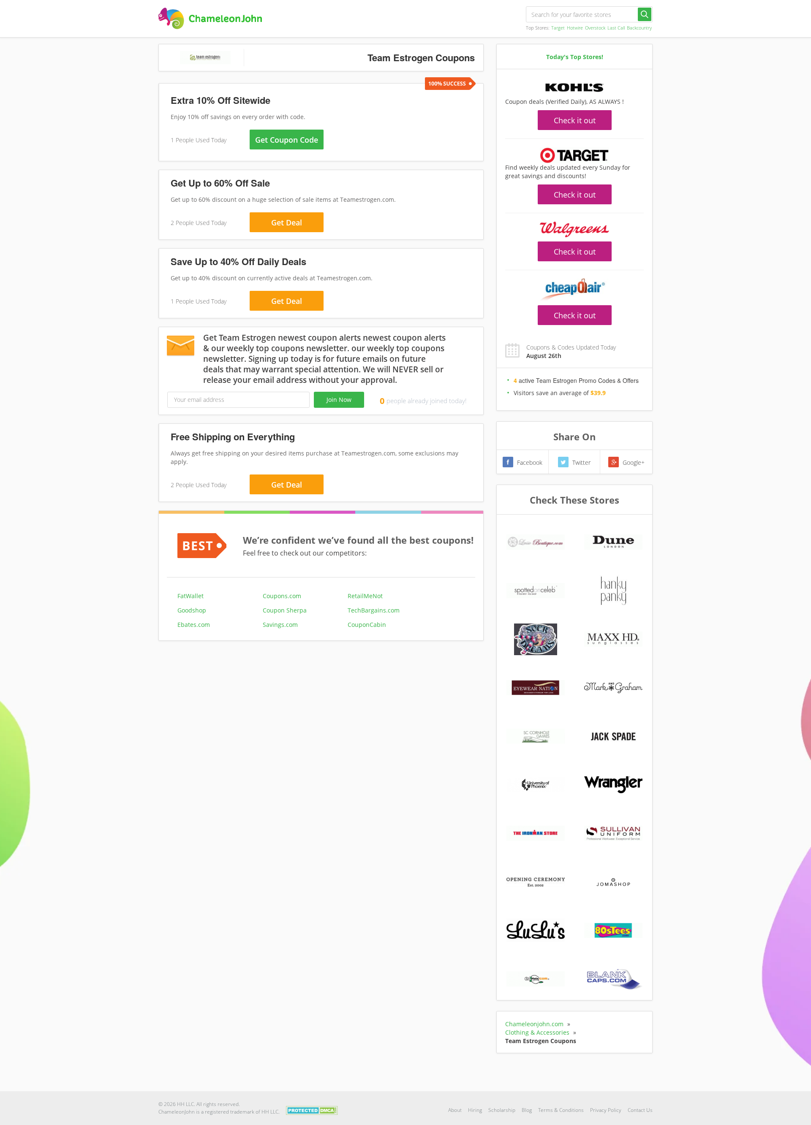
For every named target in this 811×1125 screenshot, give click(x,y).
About (455, 1110)
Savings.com (280, 625)
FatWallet (190, 596)
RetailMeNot (365, 596)
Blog (527, 1110)
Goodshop (191, 610)
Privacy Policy (605, 1110)
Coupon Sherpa (285, 610)
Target (558, 27)
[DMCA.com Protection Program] (312, 1110)
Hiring (475, 1110)
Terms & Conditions (561, 1110)
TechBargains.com (374, 610)
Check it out (575, 120)
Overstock (595, 27)
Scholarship (501, 1110)
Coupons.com (282, 596)
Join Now (339, 400)
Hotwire (575, 27)
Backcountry (639, 27)
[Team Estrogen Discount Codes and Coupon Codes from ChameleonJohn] (210, 18)
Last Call (616, 27)
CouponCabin (367, 625)
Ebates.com (193, 625)
